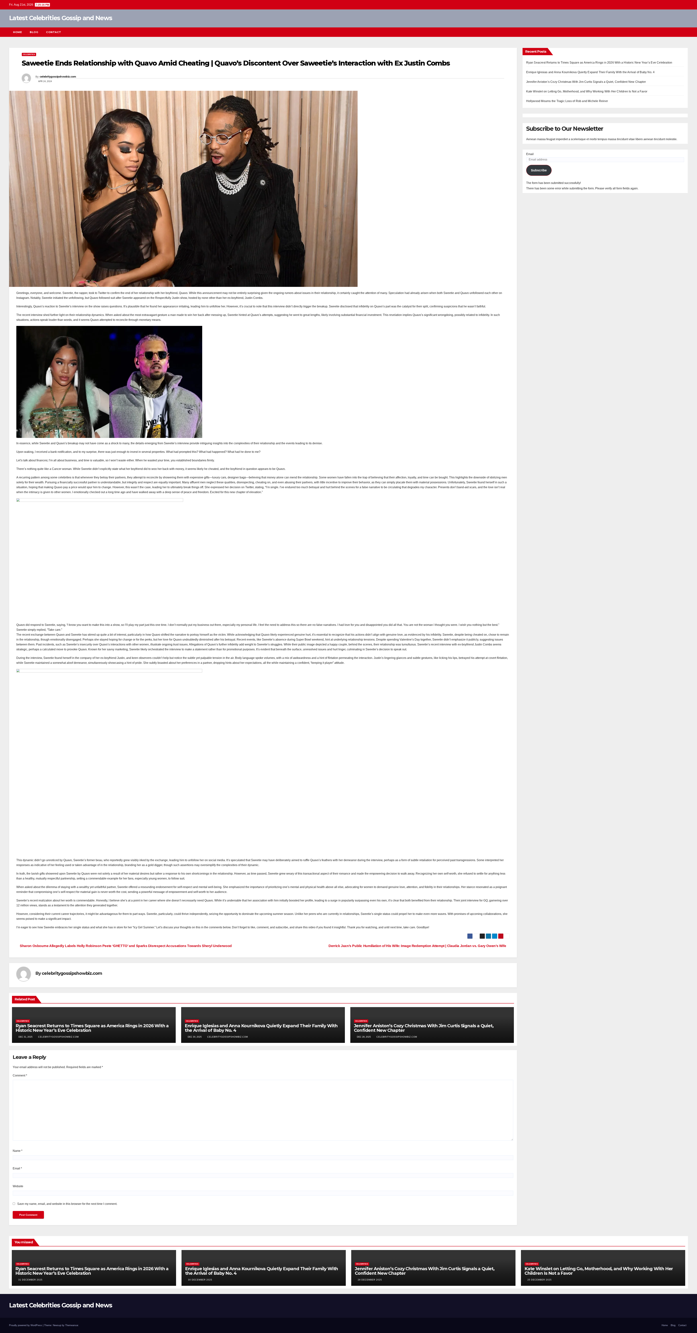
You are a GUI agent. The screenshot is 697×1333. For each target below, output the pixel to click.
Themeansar (71, 1325)
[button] (678, 32)
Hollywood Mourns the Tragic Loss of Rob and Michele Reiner (567, 101)
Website (18, 1186)
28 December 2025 (370, 1280)
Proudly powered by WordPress (26, 1325)
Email (17, 1168)
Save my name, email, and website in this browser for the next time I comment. (67, 1203)
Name (17, 1150)
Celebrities (29, 54)
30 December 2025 (200, 1280)
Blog (34, 32)
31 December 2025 (30, 1280)
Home (17, 32)
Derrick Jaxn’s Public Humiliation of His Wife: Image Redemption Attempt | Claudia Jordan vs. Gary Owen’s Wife (418, 946)
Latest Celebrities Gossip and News (60, 18)
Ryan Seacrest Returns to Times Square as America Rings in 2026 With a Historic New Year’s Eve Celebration (92, 1028)
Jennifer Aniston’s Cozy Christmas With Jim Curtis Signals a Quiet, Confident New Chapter (424, 1028)
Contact (53, 32)
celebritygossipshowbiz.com (58, 76)
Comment (20, 1075)
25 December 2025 (539, 1280)
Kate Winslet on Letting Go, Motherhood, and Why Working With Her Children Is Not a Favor (586, 91)
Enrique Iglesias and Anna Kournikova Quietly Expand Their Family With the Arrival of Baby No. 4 (261, 1028)
